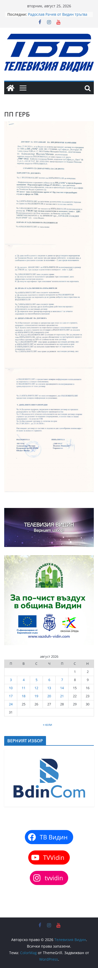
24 (11, 704)
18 (23, 696)
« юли (47, 724)
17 (11, 696)
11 (23, 687)
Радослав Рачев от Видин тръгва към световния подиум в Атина (57, 17)
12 (36, 687)
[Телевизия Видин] (10, 88)
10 (11, 687)
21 (62, 696)
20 (49, 696)
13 (49, 687)
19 (36, 696)
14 (62, 687)
